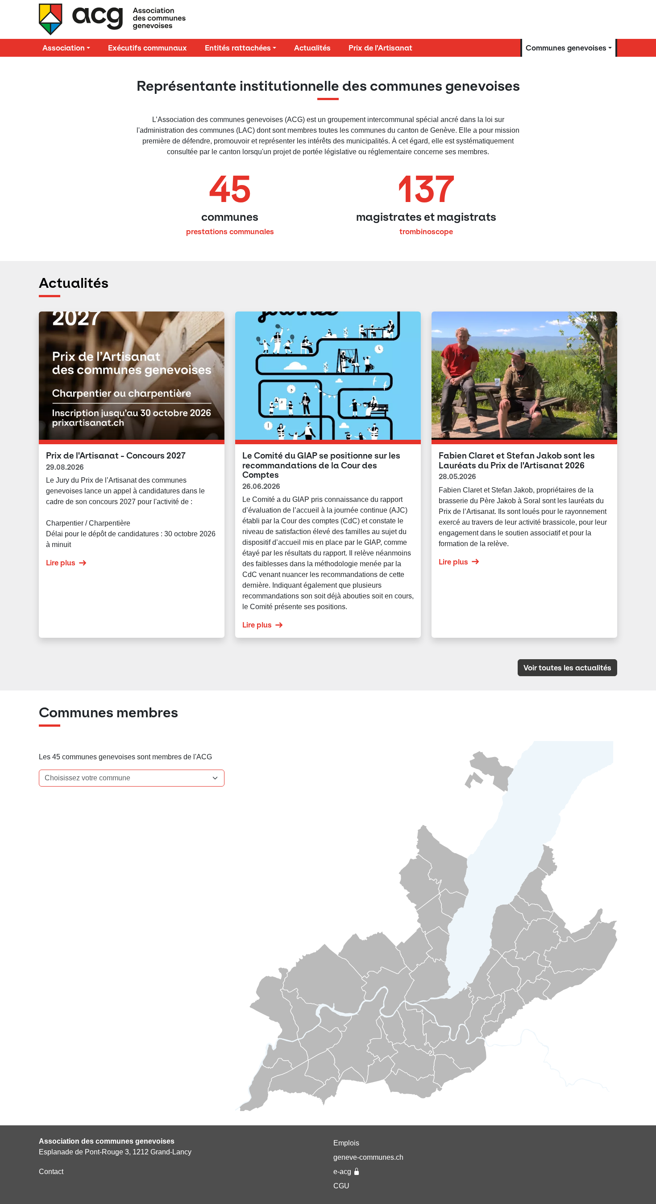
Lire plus (60, 562)
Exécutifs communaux (147, 47)
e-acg (342, 1171)
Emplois (346, 1143)
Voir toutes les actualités (567, 667)
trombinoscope (426, 231)
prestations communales (230, 231)
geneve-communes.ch (368, 1157)
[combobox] (131, 778)
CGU (341, 1186)
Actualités (312, 47)
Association (63, 47)
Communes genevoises (566, 47)
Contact (51, 1171)
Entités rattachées (238, 47)
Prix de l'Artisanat (380, 47)
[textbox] (126, 778)
